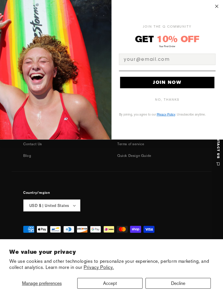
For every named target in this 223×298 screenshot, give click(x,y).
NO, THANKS (167, 100)
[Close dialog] (216, 6)
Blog (27, 156)
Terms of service (130, 144)
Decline (178, 283)
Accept (110, 283)
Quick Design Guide (134, 156)
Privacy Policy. (99, 267)
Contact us (218, 145)
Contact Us (32, 144)
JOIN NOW (167, 82)
